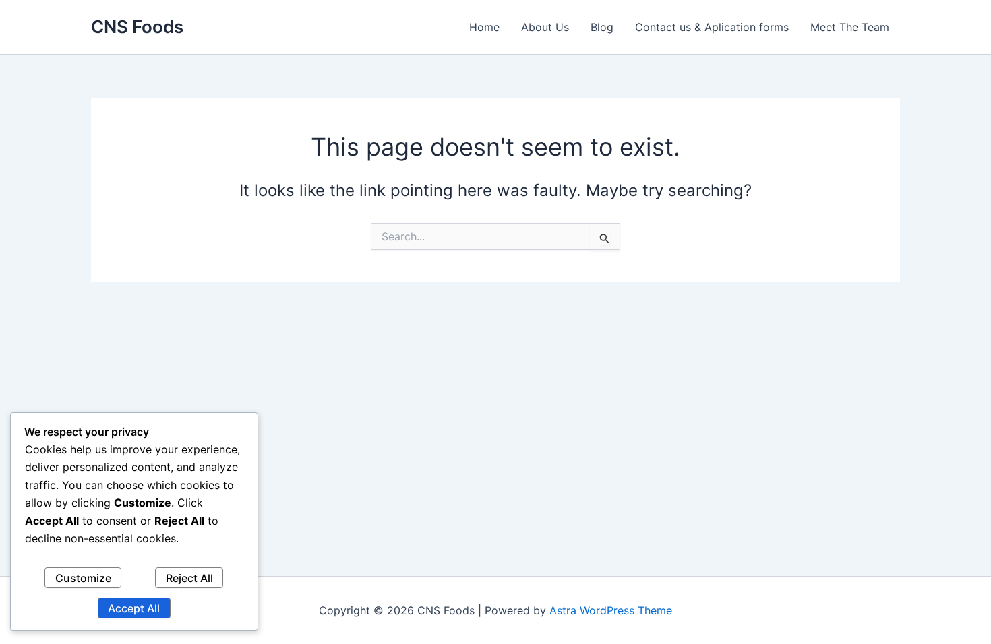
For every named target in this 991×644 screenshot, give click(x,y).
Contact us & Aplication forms (712, 27)
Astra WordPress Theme (610, 610)
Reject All (189, 578)
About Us (545, 27)
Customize (83, 578)
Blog (602, 27)
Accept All (134, 608)
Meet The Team (849, 27)
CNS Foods (137, 26)
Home (484, 27)
